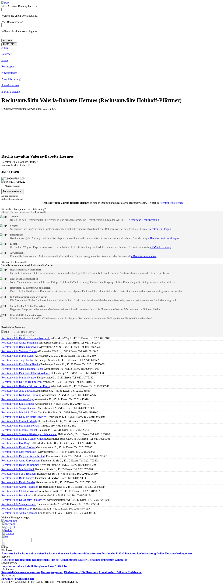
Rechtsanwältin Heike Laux (16, 508)
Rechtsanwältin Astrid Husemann (19, 486)
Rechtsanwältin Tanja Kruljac (17, 360)
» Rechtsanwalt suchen (143, 256)
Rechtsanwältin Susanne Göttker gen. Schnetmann (29, 434)
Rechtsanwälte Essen (171, 202)
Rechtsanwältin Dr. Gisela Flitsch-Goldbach (25, 373)
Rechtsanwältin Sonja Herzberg (18, 473)
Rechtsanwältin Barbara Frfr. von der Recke (25, 386)
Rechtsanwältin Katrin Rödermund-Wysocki (25, 338)
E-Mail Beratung (10, 91)
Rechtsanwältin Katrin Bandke (18, 482)
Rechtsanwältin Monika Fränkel (19, 429)
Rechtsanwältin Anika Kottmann (19, 512)
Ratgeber (6, 53)
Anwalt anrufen (10, 85)
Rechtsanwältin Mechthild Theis (19, 412)
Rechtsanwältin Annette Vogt (17, 399)
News (4, 60)
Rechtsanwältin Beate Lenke (17, 495)
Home (4, 47)
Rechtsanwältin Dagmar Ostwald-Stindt (23, 456)
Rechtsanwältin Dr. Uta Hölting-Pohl (21, 381)
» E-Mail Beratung (160, 247)
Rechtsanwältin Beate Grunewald (19, 346)
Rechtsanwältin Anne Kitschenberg (20, 460)
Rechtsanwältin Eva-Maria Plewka (20, 364)
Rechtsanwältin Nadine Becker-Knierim (23, 438)
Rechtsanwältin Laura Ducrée (17, 403)
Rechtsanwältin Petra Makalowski (20, 425)
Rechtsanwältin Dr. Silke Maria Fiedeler (23, 416)
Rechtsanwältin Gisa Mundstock (19, 451)
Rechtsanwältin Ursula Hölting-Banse (22, 368)
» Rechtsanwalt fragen (158, 229)
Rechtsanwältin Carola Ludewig (19, 421)
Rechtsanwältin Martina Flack (17, 469)
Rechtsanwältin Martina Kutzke (18, 377)
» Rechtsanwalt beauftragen (163, 238)
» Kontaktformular (24, 335)
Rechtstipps (7, 66)
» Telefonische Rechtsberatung (142, 219)
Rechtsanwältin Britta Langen (17, 477)
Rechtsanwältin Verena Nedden (18, 504)
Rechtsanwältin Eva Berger (16, 443)
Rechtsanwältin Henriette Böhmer (20, 464)
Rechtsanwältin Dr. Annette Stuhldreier (23, 499)
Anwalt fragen (9, 72)
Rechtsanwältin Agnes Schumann (19, 342)
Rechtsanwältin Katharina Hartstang (21, 394)
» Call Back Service (25, 331)
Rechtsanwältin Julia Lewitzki (18, 390)
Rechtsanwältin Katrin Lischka (18, 447)
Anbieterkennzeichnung (12, 199)
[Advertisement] (112, 131)
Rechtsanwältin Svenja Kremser (19, 408)
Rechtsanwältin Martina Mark (17, 355)
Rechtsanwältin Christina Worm (19, 491)
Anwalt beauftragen (12, 79)
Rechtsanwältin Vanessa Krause (19, 351)
